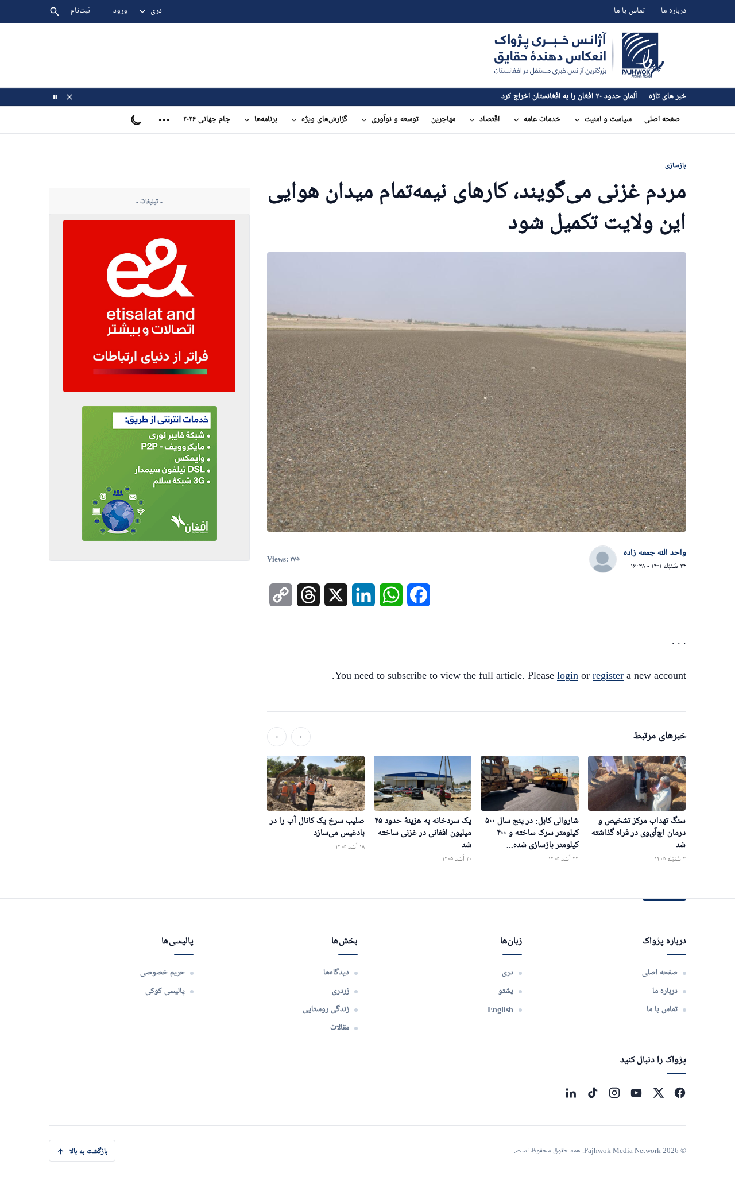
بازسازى (675, 165)
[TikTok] (592, 1092)
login (567, 675)
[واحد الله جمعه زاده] (603, 560)
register (608, 675)
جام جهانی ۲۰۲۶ (206, 119)
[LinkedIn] (570, 1092)
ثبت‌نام (81, 11)
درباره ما (673, 11)
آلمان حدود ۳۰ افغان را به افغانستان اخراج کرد (569, 96)
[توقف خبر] (55, 97)
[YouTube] (636, 1092)
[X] (658, 1092)
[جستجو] (54, 11)
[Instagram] (614, 1092)
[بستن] (69, 97)
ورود (120, 11)
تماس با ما (629, 11)
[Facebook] (680, 1092)
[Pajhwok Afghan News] (579, 55)
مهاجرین (443, 119)
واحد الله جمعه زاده (655, 553)
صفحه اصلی (662, 119)
